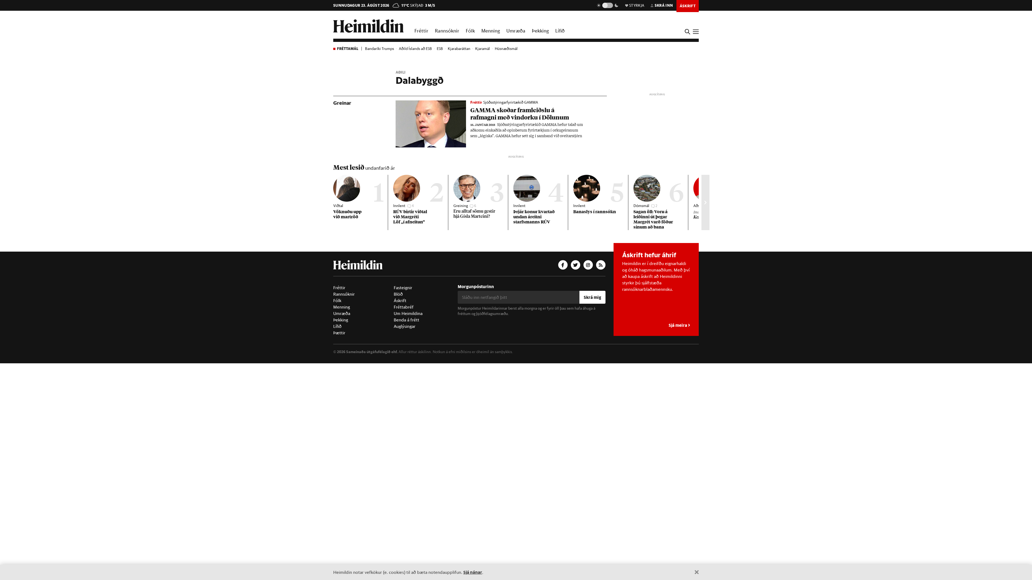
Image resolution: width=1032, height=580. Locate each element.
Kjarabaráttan (459, 48)
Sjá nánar (472, 572)
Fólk (470, 31)
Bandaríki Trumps (379, 48)
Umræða (515, 31)
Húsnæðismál (506, 48)
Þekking (540, 31)
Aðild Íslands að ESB (415, 48)
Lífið (560, 31)
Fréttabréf (404, 307)
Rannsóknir (447, 31)
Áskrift (400, 300)
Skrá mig (592, 297)
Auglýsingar (404, 326)
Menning (490, 31)
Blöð (398, 294)
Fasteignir (403, 287)
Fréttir (421, 31)
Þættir (339, 332)
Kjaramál (482, 48)
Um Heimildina (408, 313)
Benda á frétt (406, 319)
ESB (440, 48)
